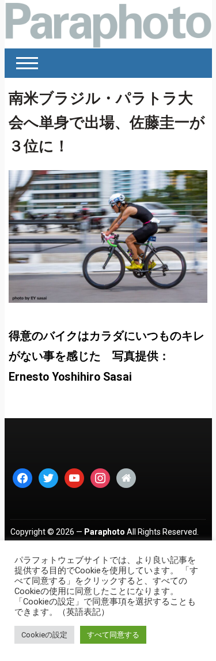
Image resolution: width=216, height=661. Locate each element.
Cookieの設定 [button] (44, 634)
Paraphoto (104, 531)
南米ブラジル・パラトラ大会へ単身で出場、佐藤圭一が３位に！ (107, 122)
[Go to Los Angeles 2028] (108, 24)
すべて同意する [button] (113, 634)
